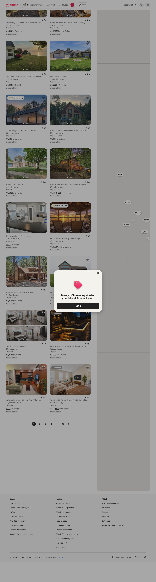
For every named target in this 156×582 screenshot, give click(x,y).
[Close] (98, 273)
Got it (78, 306)
